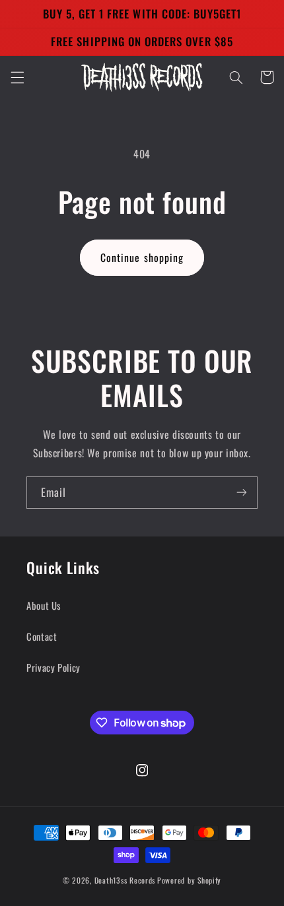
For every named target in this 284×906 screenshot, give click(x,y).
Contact (41, 636)
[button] (17, 77)
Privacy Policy (53, 667)
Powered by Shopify (189, 880)
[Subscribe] (242, 492)
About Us (43, 605)
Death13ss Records (125, 880)
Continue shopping (142, 257)
